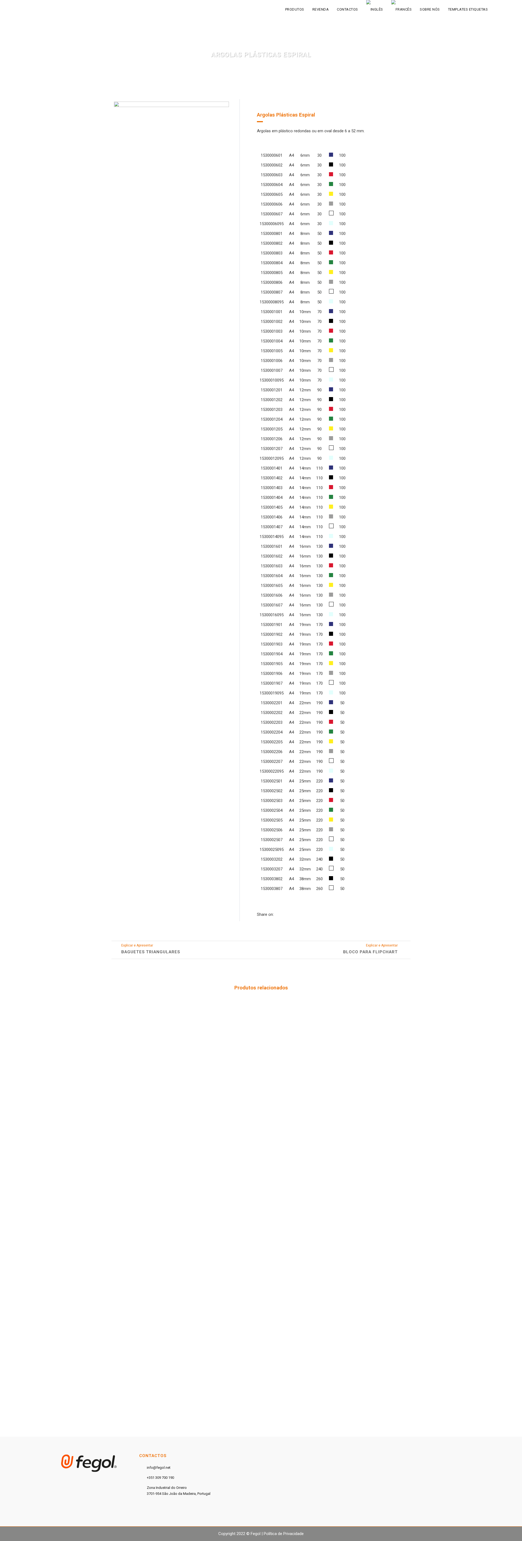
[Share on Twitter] (282, 914)
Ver (147, 1041)
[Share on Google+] (288, 914)
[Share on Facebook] (276, 914)
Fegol (255, 1533)
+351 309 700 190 (160, 1478)
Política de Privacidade (284, 1533)
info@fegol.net (158, 1467)
